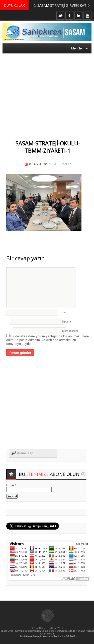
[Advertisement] (47, 92)
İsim (63, 312)
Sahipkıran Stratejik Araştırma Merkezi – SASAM (47, 636)
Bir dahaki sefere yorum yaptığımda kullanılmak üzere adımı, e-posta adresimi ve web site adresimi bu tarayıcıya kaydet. (47, 340)
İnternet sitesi (69, 330)
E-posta (66, 321)
